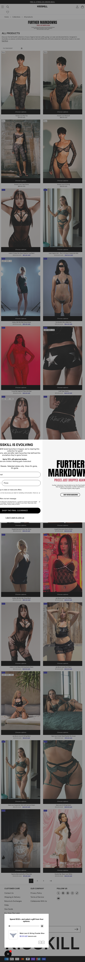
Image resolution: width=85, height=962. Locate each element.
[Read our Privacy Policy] (39, 493)
